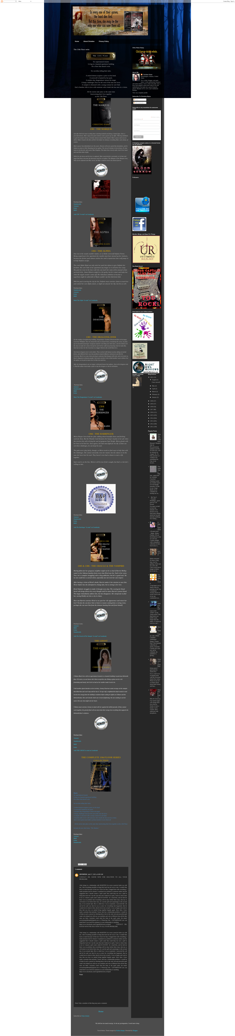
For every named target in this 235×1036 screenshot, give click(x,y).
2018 (152, 406)
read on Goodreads (92, 750)
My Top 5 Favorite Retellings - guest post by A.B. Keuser (155, 500)
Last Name (136, 130)
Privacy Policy (104, 41)
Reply (81, 974)
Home (77, 41)
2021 (152, 377)
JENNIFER (83, 874)
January (154, 397)
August (154, 379)
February (155, 394)
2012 (152, 424)
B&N (75, 210)
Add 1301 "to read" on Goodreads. (84, 214)
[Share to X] (82, 864)
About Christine (88, 41)
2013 (152, 421)
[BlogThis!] (81, 864)
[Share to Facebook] (84, 864)
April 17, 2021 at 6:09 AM (95, 874)
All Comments (139, 103)
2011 (152, 426)
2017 (152, 409)
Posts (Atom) (85, 1016)
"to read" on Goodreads (90, 300)
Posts (136, 99)
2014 (152, 418)
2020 (152, 401)
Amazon (76, 292)
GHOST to (83, 750)
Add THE (77, 750)
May (153, 386)
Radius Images (120, 1030)
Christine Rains (147, 74)
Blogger (135, 1030)
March (154, 391)
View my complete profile (140, 93)
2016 (152, 412)
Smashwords (77, 290)
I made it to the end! (159, 605)
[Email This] (79, 864)
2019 (152, 404)
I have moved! (156, 382)
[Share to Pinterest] (86, 864)
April (153, 388)
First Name (136, 125)
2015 (152, 415)
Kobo (75, 208)
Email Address (138, 119)
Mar (75, 300)
